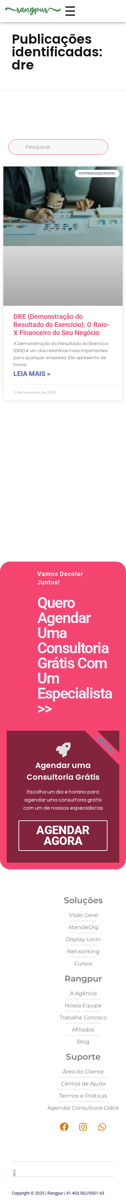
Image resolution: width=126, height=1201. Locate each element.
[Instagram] (83, 1127)
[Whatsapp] (102, 1127)
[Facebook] (64, 1127)
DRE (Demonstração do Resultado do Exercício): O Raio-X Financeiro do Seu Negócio (61, 325)
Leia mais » (31, 374)
